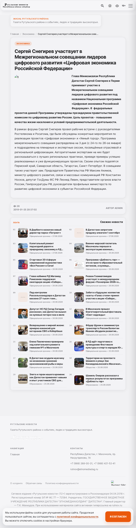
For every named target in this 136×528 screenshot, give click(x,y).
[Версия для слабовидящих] (117, 6)
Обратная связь (34, 483)
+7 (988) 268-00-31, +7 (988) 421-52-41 (92, 463)
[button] (130, 6)
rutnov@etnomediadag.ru (84, 469)
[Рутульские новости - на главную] (16, 5)
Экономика (28, 34)
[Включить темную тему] (110, 6)
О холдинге (16, 483)
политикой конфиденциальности (77, 516)
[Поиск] (102, 6)
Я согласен (118, 516)
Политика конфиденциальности (62, 483)
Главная (14, 34)
